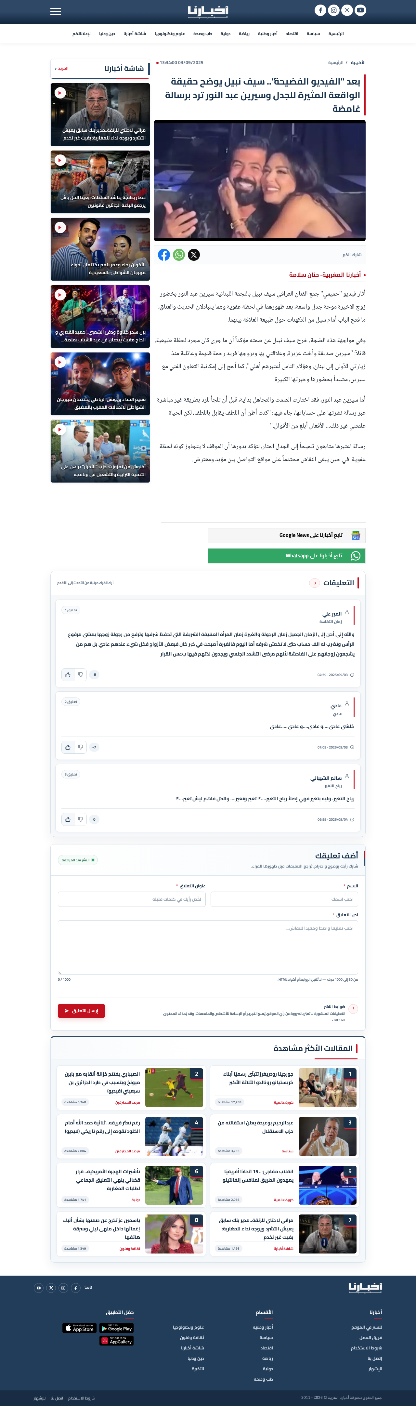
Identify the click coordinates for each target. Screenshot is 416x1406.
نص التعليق (345, 915)
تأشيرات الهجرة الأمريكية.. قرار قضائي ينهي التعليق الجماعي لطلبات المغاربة (108, 1179)
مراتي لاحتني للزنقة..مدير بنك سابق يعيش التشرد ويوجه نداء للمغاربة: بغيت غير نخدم (256, 1228)
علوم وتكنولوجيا (170, 33)
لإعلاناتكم (81, 33)
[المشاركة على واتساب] (179, 255)
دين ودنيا (107, 33)
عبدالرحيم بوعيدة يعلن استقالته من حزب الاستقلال (255, 1127)
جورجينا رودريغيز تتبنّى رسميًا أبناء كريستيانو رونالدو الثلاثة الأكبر (258, 1078)
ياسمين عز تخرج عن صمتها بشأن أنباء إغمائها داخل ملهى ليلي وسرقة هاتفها (101, 1228)
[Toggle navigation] (55, 11)
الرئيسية (336, 33)
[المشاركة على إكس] (194, 255)
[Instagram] (63, 1288)
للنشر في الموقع (366, 1327)
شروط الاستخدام (366, 1348)
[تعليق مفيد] (68, 675)
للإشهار (375, 1369)
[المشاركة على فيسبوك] (164, 255)
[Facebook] (76, 1288)
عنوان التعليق (191, 886)
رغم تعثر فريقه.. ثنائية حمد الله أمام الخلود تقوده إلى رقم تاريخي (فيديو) (102, 1127)
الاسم (351, 886)
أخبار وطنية (268, 33)
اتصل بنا (57, 1398)
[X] (51, 1288)
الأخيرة (198, 1369)
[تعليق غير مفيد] (80, 675)
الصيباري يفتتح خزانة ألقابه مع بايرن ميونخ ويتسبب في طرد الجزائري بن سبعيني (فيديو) (102, 1082)
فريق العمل (370, 1337)
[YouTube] (39, 1288)
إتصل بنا (375, 1358)
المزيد (62, 68)
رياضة (244, 33)
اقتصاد (292, 33)
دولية (225, 33)
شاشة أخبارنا (135, 33)
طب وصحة (202, 33)
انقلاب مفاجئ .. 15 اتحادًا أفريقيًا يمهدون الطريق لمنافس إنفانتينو (258, 1175)
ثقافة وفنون (192, 1337)
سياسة (313, 33)
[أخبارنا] (365, 1288)
